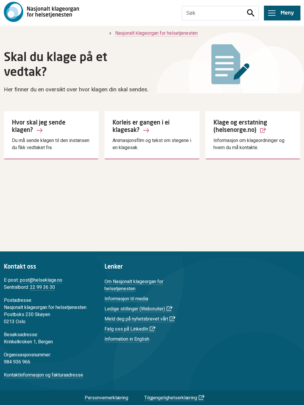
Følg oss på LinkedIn (126, 329)
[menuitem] (153, 33)
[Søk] (250, 13)
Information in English (126, 339)
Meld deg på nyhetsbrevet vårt (136, 319)
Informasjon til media (126, 299)
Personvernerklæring (106, 398)
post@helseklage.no (41, 280)
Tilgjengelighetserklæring (170, 398)
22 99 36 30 (42, 287)
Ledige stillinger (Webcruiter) (134, 309)
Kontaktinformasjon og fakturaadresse (43, 375)
